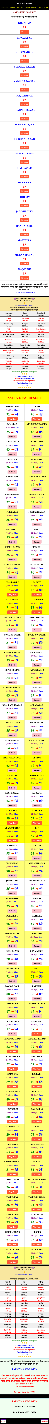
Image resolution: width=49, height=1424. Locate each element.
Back (3, 1421)
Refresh (24, 32)
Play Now (12, 419)
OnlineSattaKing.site (27, 378)
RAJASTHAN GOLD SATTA (24, 1369)
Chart (16, 410)
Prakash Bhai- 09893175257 (24, 305)
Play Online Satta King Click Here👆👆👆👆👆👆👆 (24, 385)
